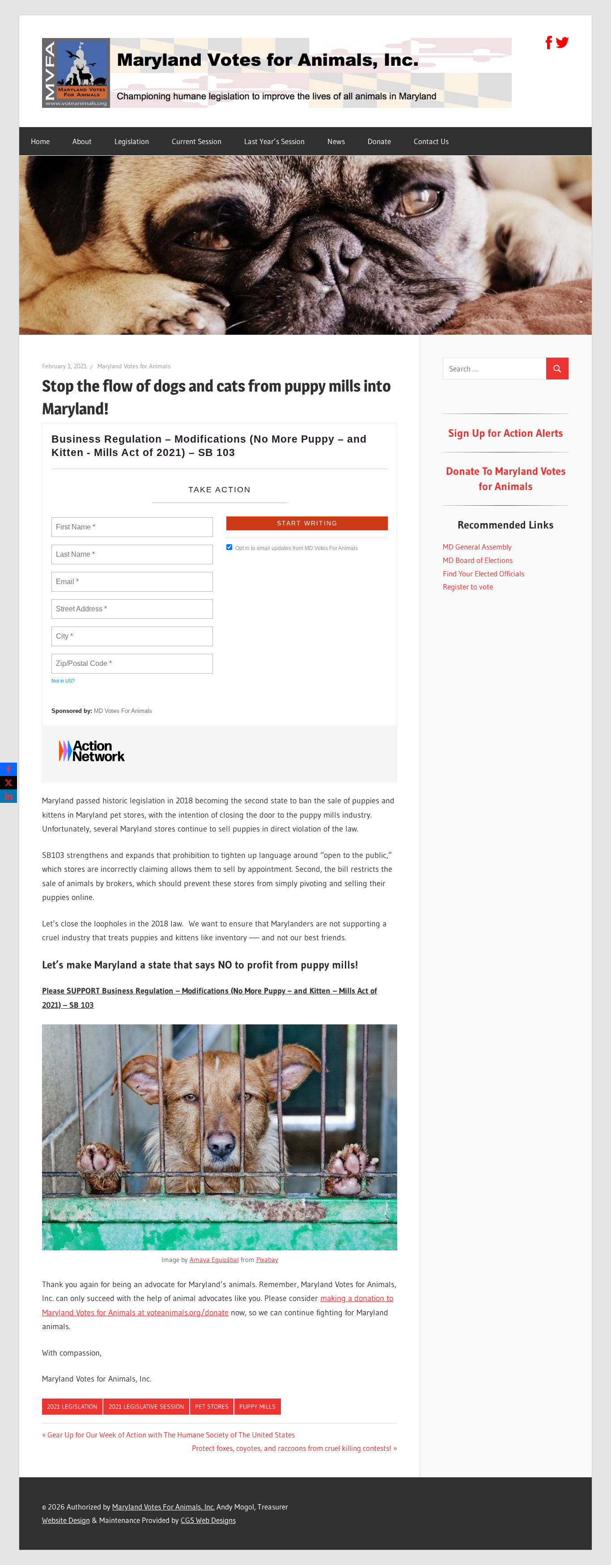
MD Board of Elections (478, 560)
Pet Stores (212, 1407)
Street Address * (82, 603)
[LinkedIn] (8, 796)
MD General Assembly (477, 546)
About (82, 141)
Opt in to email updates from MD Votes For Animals (296, 548)
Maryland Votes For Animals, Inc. (163, 1506)
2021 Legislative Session (146, 1407)
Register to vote (468, 586)
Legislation (132, 141)
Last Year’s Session (274, 141)
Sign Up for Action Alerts (505, 432)
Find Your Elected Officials (483, 573)
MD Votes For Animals (123, 711)
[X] (8, 782)
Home (40, 141)
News (336, 141)
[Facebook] (8, 769)
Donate (379, 141)
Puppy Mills (257, 1407)
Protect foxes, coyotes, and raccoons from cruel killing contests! (291, 1448)
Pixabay (267, 1259)
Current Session (196, 141)
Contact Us (431, 141)
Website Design (66, 1520)
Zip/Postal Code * (82, 658)
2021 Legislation (72, 1407)
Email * (66, 576)
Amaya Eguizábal (214, 1259)
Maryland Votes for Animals (134, 366)
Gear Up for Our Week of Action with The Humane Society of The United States (171, 1434)
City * (64, 631)
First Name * (74, 522)
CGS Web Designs (208, 1520)
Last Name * (73, 549)
